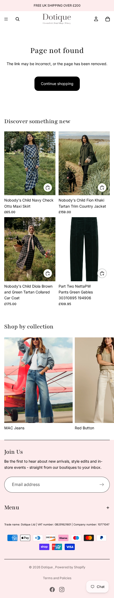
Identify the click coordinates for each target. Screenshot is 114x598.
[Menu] (6, 19)
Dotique (47, 567)
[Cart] (107, 19)
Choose (106, 187)
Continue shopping (57, 83)
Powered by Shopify (70, 567)
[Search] (17, 19)
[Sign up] (101, 484)
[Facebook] (52, 589)
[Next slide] (104, 384)
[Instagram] (62, 589)
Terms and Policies (57, 578)
